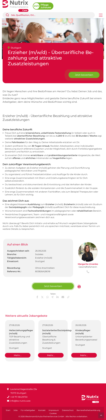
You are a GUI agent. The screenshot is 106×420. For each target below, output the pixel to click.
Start (8, 410)
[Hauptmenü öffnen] (101, 16)
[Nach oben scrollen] (101, 415)
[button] (8, 15)
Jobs (15, 410)
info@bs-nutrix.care (20, 401)
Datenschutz (68, 410)
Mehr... (17, 355)
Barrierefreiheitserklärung (88, 410)
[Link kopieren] (68, 297)
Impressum (54, 410)
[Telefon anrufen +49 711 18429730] (88, 272)
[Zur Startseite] (18, 6)
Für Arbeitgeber (28, 410)
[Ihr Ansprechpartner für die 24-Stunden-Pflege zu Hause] (45, 6)
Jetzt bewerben (84, 74)
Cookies (53, 413)
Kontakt (42, 410)
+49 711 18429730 (19, 397)
